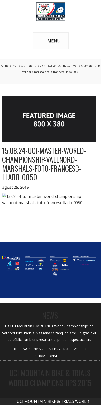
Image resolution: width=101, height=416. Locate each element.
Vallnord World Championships (20, 65)
